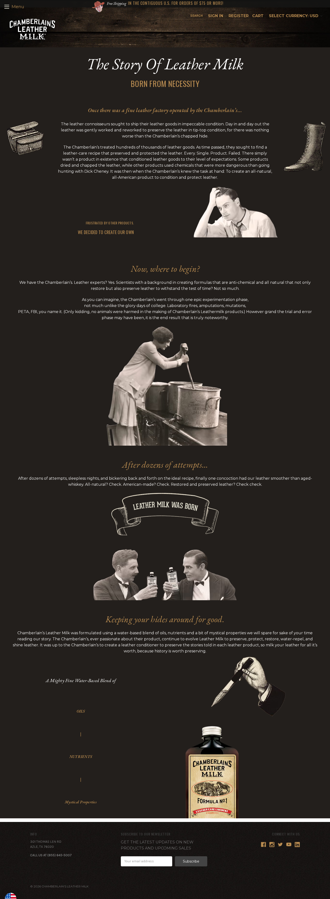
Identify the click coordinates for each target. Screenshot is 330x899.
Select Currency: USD (294, 16)
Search (196, 16)
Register (239, 16)
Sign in (215, 16)
